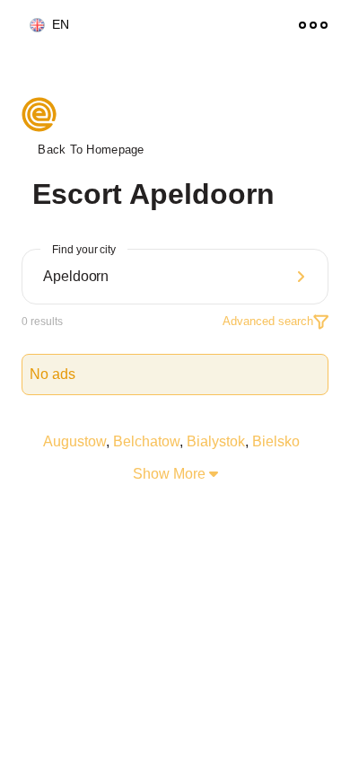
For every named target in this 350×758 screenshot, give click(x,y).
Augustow (74, 441)
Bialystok (216, 441)
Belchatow (146, 441)
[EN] (29, 26)
